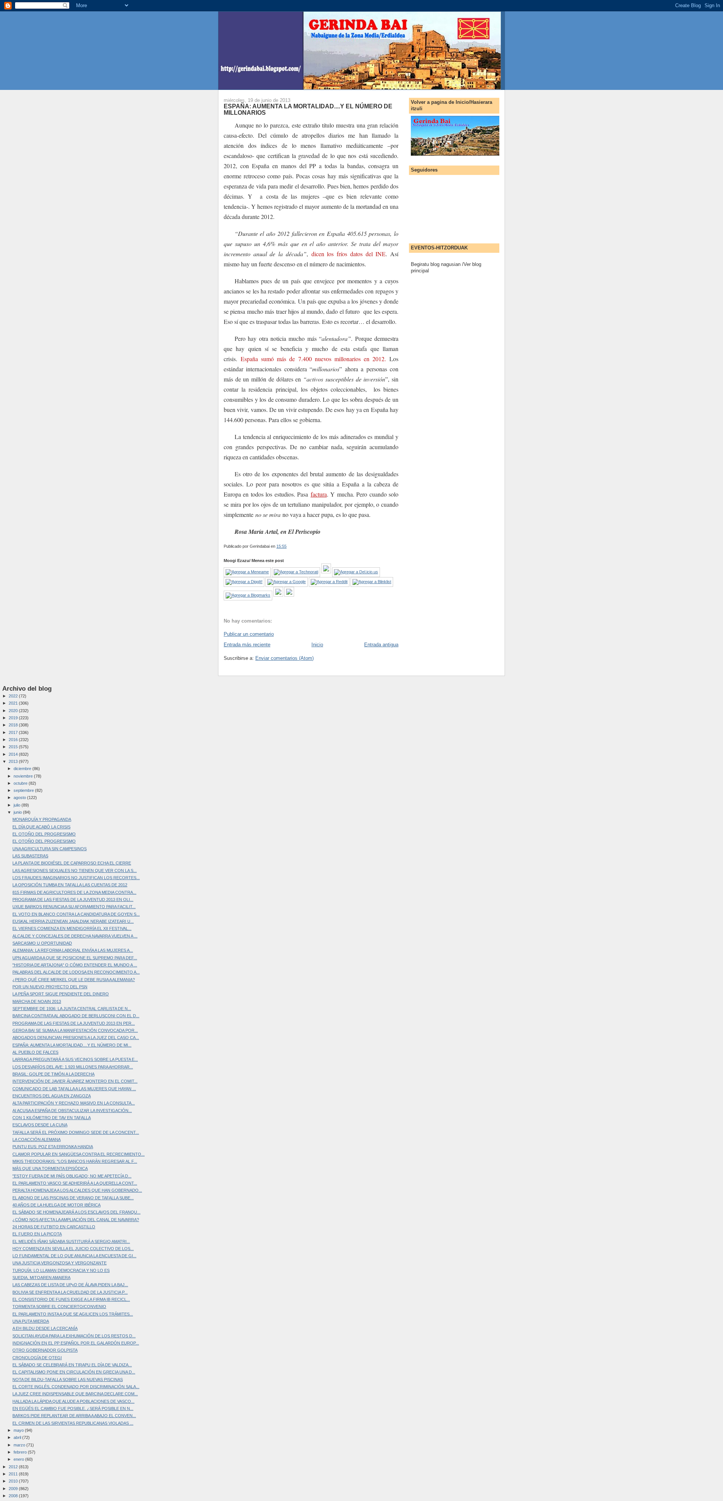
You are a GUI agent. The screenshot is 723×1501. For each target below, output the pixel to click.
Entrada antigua (381, 644)
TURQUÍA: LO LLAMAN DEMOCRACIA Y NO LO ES (61, 1270)
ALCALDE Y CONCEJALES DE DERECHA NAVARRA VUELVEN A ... (74, 936)
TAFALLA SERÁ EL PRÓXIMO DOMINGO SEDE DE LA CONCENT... (75, 1132)
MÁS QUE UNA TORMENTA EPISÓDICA (50, 1168)
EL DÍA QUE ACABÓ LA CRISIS (41, 827)
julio (17, 805)
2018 (14, 725)
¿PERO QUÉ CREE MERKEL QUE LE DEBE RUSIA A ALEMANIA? (73, 979)
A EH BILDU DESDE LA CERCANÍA (45, 1328)
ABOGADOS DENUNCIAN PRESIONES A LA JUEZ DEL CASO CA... (75, 1037)
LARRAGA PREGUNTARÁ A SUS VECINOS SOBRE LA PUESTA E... (75, 1059)
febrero (21, 1452)
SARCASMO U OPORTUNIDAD (42, 943)
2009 (14, 1488)
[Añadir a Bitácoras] (326, 572)
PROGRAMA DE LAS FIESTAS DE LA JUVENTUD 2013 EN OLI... (72, 899)
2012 (14, 1467)
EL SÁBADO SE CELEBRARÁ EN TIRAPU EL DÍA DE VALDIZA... (72, 1365)
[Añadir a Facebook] (278, 595)
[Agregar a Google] (286, 581)
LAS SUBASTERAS (30, 856)
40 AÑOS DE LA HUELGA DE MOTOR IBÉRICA (56, 1205)
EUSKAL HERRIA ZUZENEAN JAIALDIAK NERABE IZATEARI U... (73, 921)
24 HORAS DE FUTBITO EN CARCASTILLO (53, 1226)
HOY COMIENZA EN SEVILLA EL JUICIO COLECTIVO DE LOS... (73, 1248)
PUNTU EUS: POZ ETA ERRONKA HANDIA (52, 1146)
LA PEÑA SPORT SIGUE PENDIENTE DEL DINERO (60, 994)
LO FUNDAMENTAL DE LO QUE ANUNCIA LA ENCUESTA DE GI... (74, 1255)
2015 (14, 746)
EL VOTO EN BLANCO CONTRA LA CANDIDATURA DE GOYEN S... (76, 914)
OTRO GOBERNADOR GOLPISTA (45, 1350)
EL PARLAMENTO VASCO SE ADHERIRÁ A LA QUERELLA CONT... (74, 1183)
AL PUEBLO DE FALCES (35, 1052)
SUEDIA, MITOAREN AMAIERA (41, 1277)
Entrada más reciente (247, 644)
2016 (14, 739)
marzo (20, 1445)
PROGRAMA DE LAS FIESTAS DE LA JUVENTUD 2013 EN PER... (73, 1023)
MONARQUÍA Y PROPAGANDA (41, 819)
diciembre (23, 768)
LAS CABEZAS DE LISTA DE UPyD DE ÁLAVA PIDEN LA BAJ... (70, 1284)
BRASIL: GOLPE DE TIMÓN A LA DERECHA (53, 1074)
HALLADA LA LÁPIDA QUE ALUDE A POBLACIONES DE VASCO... (73, 1401)
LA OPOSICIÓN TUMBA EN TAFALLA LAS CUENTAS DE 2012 (69, 885)
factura (319, 494)
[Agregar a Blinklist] (372, 581)
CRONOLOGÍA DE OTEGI (37, 1357)
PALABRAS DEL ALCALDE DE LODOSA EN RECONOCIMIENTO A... (76, 972)
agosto (20, 797)
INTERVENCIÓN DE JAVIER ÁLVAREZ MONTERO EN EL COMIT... (74, 1081)
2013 (14, 761)
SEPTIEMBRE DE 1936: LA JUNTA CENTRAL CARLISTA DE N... (71, 1008)
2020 (14, 710)
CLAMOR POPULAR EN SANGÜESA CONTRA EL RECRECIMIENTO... (78, 1154)
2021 (14, 703)
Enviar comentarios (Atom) (284, 658)
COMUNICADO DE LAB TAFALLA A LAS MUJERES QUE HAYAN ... (74, 1088)
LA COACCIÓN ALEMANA (36, 1139)
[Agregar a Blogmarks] (248, 595)
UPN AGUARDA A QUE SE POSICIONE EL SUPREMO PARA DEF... (74, 958)
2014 (14, 754)
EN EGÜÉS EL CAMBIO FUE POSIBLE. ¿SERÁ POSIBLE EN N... (72, 1408)
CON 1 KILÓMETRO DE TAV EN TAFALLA (51, 1117)
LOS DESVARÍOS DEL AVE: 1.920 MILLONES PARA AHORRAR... (72, 1067)
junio (18, 812)
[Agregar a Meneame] (247, 572)
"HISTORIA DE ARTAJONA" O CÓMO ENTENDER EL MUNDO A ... (74, 965)
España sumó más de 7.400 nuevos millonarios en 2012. (313, 359)
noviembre (24, 776)
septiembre (24, 790)
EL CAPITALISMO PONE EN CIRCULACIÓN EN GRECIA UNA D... (73, 1372)
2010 (14, 1481)
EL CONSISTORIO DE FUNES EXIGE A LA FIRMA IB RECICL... (71, 1299)
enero (19, 1459)
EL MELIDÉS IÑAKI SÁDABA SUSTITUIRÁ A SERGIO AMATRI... (71, 1241)
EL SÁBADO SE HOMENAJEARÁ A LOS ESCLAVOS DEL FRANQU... (76, 1212)
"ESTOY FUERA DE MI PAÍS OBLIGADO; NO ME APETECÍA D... (71, 1176)
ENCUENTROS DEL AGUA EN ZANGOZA (51, 1096)
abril (18, 1437)
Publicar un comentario (249, 634)
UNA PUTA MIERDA (30, 1321)
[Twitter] (289, 595)
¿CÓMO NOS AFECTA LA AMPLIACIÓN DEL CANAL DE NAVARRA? (75, 1219)
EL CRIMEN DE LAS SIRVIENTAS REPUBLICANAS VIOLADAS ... (72, 1423)
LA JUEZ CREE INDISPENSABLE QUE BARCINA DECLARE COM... (75, 1394)
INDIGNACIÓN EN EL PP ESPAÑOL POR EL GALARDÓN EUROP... (75, 1343)
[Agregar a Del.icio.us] (356, 572)
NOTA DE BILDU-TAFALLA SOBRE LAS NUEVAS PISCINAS (67, 1379)
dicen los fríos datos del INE (348, 254)
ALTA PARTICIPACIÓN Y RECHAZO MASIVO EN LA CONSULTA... (73, 1103)
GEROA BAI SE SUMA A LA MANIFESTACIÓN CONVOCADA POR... (75, 1030)
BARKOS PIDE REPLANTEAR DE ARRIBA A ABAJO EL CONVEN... (74, 1415)
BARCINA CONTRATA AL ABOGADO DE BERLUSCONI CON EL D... (75, 1015)
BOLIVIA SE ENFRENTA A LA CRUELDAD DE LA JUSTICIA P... (70, 1292)
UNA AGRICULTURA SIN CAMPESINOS (49, 848)
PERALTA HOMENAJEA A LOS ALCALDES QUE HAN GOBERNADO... (77, 1190)
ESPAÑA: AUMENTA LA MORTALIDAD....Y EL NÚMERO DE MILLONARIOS (308, 109)
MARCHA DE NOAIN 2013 (36, 1001)
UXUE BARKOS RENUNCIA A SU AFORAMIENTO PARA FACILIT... (74, 906)
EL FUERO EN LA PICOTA (37, 1234)
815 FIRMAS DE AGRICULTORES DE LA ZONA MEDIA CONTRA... (74, 892)
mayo (19, 1430)
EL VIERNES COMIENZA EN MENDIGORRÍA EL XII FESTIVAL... (71, 928)
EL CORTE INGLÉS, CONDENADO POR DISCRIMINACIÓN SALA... (75, 1386)
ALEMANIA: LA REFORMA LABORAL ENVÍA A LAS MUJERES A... (72, 950)
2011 (14, 1474)
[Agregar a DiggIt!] (244, 581)
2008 (14, 1495)
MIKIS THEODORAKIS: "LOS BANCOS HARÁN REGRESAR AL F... (74, 1161)
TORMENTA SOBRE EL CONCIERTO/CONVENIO (59, 1306)
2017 (14, 732)
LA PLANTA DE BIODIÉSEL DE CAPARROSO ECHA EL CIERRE (71, 863)
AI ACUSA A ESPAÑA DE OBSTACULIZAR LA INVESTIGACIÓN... (72, 1110)
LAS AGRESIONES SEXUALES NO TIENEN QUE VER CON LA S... (74, 870)
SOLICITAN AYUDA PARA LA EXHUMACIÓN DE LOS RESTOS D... (74, 1336)
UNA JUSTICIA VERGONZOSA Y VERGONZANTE (59, 1263)
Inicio (317, 644)
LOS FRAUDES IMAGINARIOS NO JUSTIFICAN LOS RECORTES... (76, 877)
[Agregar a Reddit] (329, 581)
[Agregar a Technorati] (296, 572)
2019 (14, 718)
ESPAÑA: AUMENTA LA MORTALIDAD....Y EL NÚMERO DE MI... (71, 1045)
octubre (21, 783)
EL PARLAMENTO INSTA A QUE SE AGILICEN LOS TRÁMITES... (72, 1314)
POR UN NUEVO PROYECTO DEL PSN (49, 986)
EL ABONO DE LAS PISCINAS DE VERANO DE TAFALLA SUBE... (73, 1198)
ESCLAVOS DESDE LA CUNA (39, 1125)
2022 (14, 696)
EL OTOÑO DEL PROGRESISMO (44, 834)
